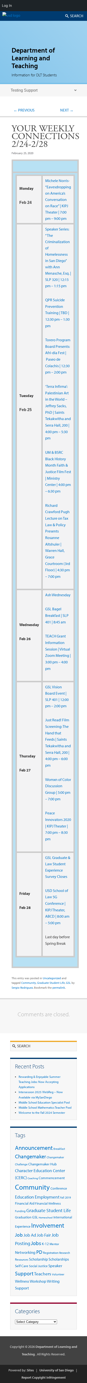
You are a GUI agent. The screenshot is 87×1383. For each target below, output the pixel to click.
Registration (50, 1253)
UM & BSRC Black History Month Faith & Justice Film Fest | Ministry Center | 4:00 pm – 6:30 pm (58, 471)
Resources (21, 1259)
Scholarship (38, 1259)
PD (39, 1252)
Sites (30, 1370)
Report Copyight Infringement (44, 1377)
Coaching (33, 1178)
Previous (24, 110)
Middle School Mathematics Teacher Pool (45, 1107)
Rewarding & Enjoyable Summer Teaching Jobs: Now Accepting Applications (39, 1082)
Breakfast (59, 1149)
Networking (25, 1252)
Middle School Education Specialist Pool (44, 1102)
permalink (58, 987)
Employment (47, 1197)
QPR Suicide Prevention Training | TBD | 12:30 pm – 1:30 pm (57, 312)
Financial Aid (24, 1203)
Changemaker (30, 1156)
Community (28, 983)
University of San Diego (56, 1370)
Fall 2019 (65, 1197)
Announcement (34, 1147)
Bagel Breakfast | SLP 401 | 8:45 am (57, 615)
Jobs (36, 1243)
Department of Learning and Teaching (33, 58)
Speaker (55, 1265)
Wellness (22, 1281)
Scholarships (59, 1259)
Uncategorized (52, 978)
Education (24, 1197)
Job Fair (44, 1235)
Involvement (47, 1225)
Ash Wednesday (58, 594)
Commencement (52, 1178)
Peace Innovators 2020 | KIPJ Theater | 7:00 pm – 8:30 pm (58, 826)
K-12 (45, 1243)
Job (19, 1235)
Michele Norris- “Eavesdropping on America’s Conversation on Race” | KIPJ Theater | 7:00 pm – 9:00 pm (58, 199)
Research (64, 1253)
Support (24, 1273)
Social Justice (38, 1266)
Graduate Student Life (51, 983)
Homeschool (46, 1217)
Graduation (23, 1217)
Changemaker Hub (42, 1163)
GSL (48, 608)
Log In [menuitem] (7, 5)
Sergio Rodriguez (22, 987)
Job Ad (29, 1235)
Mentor (54, 1244)
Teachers (42, 1274)
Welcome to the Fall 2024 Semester (42, 1112)
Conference (59, 1188)
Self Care (21, 1266)
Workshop (38, 1281)
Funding (20, 1211)
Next (66, 110)
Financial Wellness (48, 1203)
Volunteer (58, 1274)
